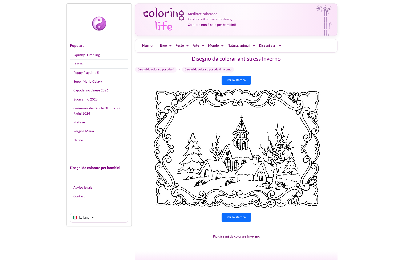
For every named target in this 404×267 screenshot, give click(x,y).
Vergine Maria (83, 131)
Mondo (213, 46)
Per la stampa (236, 80)
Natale (78, 140)
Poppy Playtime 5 (86, 73)
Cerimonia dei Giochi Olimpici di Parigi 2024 (96, 111)
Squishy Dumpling (86, 55)
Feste (180, 46)
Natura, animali (239, 46)
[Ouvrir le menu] (170, 45)
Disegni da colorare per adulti (156, 69)
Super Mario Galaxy (87, 81)
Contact (79, 196)
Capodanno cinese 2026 (90, 90)
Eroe (163, 46)
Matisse (79, 122)
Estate (77, 64)
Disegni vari (267, 46)
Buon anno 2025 (85, 99)
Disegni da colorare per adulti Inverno (208, 69)
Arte (196, 46)
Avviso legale (82, 187)
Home (147, 46)
